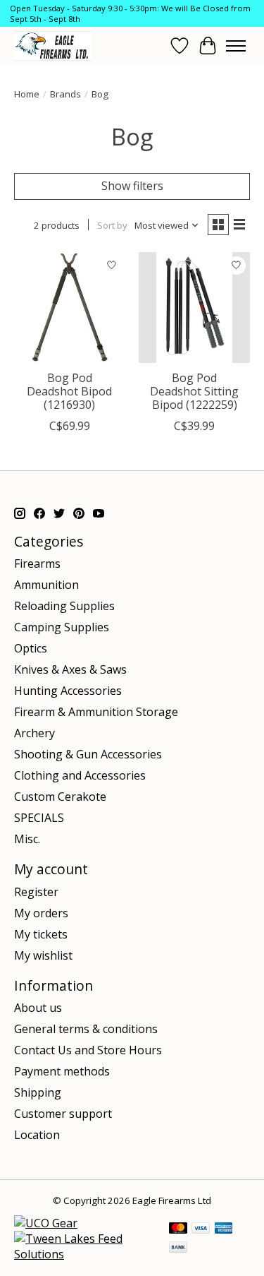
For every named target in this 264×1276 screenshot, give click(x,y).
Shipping (37, 1092)
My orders (41, 913)
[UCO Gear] (45, 1223)
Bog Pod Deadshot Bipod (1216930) (69, 391)
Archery (34, 733)
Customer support (63, 1113)
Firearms (37, 563)
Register (36, 892)
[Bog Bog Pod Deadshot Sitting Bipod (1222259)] (194, 307)
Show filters (132, 185)
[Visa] (200, 1229)
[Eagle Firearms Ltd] (53, 45)
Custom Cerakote (60, 796)
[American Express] (224, 1229)
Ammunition (46, 584)
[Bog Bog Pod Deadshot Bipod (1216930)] (69, 307)
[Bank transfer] (178, 1248)
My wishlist (43, 955)
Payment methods (62, 1071)
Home (26, 94)
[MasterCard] (178, 1229)
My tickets (41, 934)
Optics (30, 648)
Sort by (112, 225)
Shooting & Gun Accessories (88, 754)
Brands (65, 94)
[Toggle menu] (236, 46)
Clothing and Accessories (80, 775)
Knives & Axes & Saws (70, 669)
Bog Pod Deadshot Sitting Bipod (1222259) (194, 391)
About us (38, 1007)
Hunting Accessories (68, 690)
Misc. (27, 839)
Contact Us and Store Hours (88, 1050)
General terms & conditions (86, 1029)
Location (37, 1135)
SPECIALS (39, 817)
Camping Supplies (61, 627)
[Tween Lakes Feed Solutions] (84, 1254)
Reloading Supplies (64, 606)
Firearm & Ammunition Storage (96, 712)
